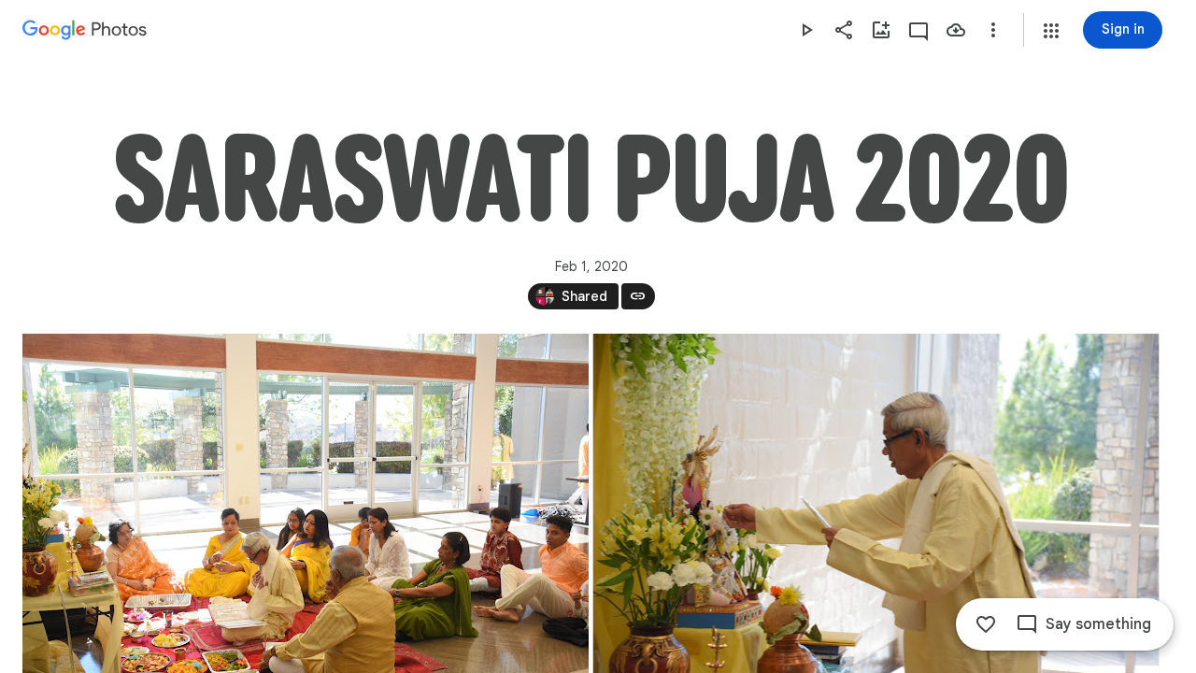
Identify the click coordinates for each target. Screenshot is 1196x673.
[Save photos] (956, 30)
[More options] (993, 30)
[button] (1051, 31)
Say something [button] (1098, 624)
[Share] (843, 30)
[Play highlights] (806, 29)
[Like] (985, 624)
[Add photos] (881, 30)
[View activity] (918, 30)
